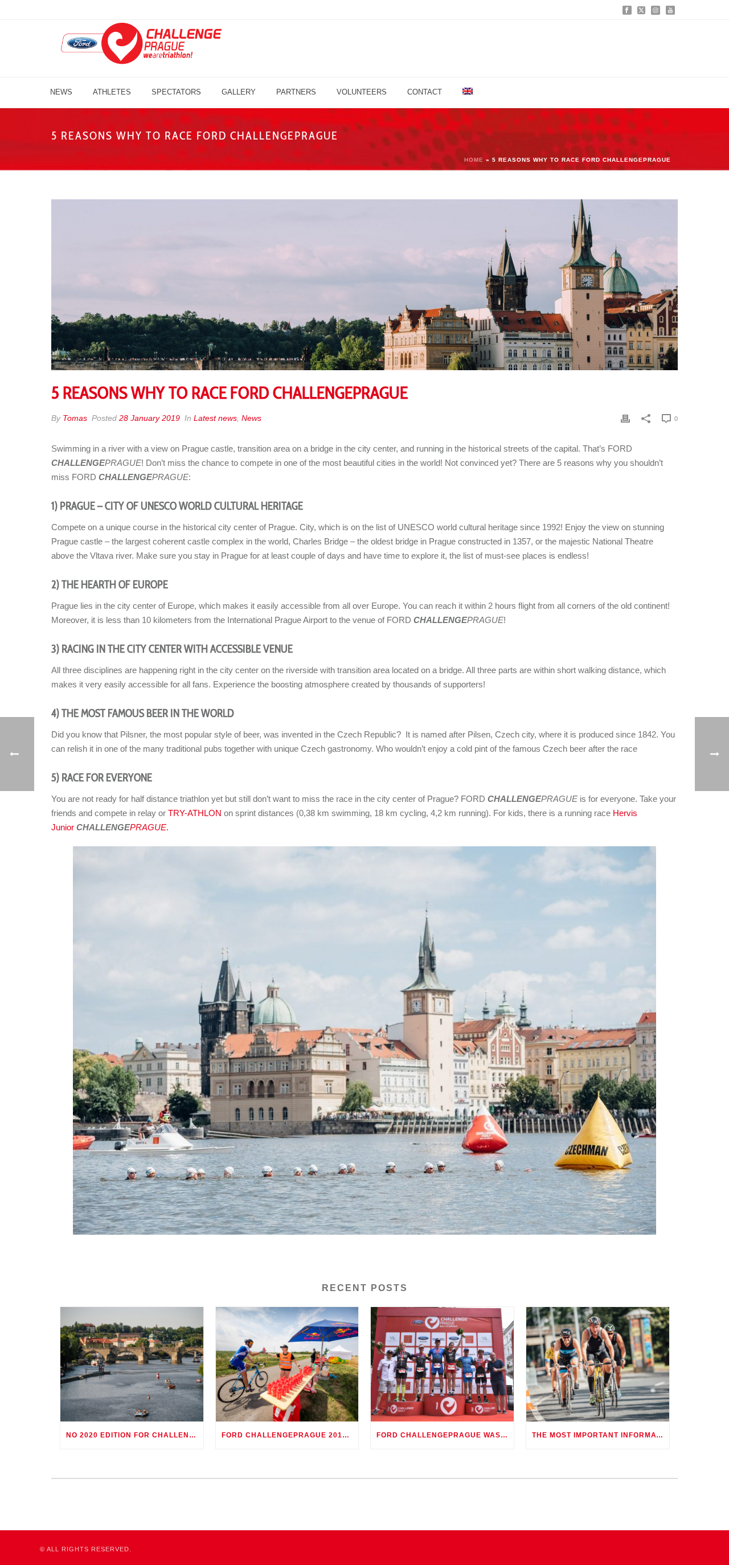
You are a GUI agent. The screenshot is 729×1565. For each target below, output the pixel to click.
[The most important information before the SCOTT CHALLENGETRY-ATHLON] (597, 1364)
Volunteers (362, 92)
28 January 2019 (149, 418)
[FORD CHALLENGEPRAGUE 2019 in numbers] (287, 1364)
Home (474, 160)
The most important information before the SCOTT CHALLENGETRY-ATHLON (600, 1435)
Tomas (75, 418)
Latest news (215, 418)
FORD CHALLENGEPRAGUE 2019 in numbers (290, 1435)
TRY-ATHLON (195, 813)
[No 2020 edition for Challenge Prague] (131, 1364)
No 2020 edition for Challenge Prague (134, 1435)
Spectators (176, 92)
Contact (424, 92)
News (61, 92)
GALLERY (239, 92)
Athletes (112, 92)
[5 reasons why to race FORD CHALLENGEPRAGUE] (364, 284)
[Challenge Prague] (141, 48)
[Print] (625, 418)
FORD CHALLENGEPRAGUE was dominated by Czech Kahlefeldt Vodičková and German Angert (445, 1435)
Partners (296, 92)
